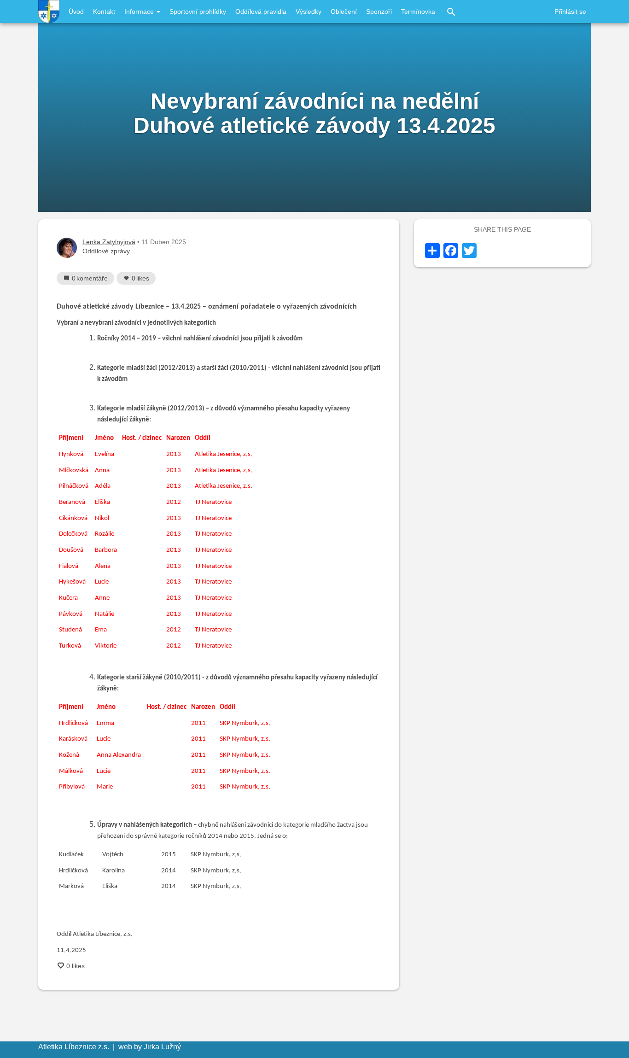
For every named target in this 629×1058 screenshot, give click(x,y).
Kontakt (104, 11)
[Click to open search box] (451, 11)
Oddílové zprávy (106, 251)
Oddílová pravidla (260, 11)
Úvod (76, 11)
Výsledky (308, 11)
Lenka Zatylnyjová (108, 242)
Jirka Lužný (162, 1047)
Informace (140, 11)
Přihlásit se (570, 11)
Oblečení (344, 11)
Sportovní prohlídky (197, 11)
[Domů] (48, 11)
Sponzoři (379, 11)
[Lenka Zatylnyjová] (67, 248)
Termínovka (418, 11)
